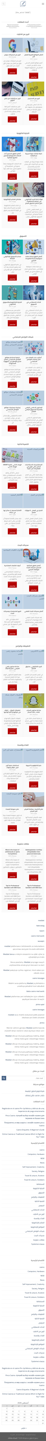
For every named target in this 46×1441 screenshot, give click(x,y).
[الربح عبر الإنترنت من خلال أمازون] (12, 94)
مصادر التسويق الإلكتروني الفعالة (12, 257)
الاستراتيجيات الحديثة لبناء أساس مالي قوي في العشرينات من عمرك (33, 467)
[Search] (3, 4)
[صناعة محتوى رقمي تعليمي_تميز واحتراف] (12, 662)
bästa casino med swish (35, 991)
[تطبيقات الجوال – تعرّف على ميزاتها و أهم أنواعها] (12, 706)
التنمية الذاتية (39, 1201)
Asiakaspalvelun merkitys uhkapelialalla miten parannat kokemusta (33, 852)
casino (42, 1149)
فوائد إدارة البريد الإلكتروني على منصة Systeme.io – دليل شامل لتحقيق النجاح (34, 201)
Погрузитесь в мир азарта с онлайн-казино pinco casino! (24, 1124)
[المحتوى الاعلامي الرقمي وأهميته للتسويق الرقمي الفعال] (33, 403)
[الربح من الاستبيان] (33, 94)
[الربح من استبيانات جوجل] (12, 51)
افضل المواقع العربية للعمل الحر (33, 56)
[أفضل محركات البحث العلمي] (33, 607)
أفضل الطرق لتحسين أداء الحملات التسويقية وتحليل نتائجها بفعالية (12, 156)
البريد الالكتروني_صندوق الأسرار (33, 668)
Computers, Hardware (36, 1154)
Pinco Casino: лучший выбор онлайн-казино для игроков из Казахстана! (24, 1117)
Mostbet (27, 962)
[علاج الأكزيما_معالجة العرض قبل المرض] (33, 805)
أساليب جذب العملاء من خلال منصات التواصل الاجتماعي (34, 359)
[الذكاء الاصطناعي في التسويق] (33, 298)
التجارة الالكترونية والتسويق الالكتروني (12, 303)
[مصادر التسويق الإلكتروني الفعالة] (12, 252)
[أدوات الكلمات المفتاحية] (12, 562)
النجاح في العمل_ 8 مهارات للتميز (34, 511)
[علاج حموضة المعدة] (12, 805)
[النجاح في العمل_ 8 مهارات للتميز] (33, 506)
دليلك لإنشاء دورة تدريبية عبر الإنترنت (33, 155)
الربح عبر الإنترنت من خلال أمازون (12, 99)
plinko (42, 1022)
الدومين (41, 1205)
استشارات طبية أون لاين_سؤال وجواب (12, 766)
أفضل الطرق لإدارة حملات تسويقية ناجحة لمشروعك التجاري (33, 258)
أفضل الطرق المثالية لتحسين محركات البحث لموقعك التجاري (33, 568)
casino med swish (37, 936)
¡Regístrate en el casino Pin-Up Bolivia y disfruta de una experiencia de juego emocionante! (23, 1110)
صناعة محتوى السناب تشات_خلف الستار (33, 711)
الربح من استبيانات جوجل (12, 55)
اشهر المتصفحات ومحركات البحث (12, 612)
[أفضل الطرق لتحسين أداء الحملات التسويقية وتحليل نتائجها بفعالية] (12, 150)
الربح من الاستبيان (34, 99)
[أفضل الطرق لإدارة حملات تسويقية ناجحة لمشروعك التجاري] (33, 252)
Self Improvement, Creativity (33, 1167)
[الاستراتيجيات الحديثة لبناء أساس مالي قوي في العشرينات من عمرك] (33, 461)
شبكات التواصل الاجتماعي (34, 1231)
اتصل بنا (12, 1434)
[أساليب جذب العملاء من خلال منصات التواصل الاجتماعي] (33, 353)
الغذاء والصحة (39, 1218)
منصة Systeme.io (37, 1244)
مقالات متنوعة (38, 1239)
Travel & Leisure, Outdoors (34, 1179)
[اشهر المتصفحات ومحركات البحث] (12, 607)
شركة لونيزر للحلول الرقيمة (34, 1091)
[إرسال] (4, 1078)
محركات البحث (39, 1235)
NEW (42, 1158)
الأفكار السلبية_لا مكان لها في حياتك (12, 511)
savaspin (41, 941)
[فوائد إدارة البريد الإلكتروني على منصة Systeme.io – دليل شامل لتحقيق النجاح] (33, 195)
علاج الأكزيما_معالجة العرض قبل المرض (33, 810)
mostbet (41, 920)
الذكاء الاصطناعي (37, 1209)
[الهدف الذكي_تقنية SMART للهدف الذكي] (12, 461)
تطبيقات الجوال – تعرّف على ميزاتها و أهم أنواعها (12, 711)
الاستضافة (40, 1184)
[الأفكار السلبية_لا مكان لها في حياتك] (12, 506)
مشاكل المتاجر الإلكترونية (12, 199)
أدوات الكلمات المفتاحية (12, 566)
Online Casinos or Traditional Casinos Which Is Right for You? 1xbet (23, 1135)
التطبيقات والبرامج (37, 1197)
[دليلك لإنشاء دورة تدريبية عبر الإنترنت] (33, 150)
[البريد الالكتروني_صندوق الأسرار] (33, 662)
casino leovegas (38, 978)
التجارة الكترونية (38, 1188)
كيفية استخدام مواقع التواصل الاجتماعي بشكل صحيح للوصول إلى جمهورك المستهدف (12, 360)
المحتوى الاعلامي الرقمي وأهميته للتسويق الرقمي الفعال (33, 409)
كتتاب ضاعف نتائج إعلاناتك (34, 1095)
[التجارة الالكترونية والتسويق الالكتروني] (12, 298)
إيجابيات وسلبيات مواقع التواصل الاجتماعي (12, 408)
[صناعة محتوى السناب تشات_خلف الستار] (33, 706)
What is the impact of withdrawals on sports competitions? (12, 852)
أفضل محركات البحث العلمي (33, 611)
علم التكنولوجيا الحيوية (33, 765)
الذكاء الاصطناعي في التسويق (33, 303)
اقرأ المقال (34, 77)
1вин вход (40, 925)
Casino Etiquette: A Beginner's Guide (30, 1129)
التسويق (41, 1192)
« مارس (24, 1428)
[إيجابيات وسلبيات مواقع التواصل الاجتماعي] (12, 403)
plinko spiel (40, 1004)
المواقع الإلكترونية (37, 1227)
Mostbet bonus (8, 954)
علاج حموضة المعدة (12, 809)
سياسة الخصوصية (31, 1434)
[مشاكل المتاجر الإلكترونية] (12, 195)
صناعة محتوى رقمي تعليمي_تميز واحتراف (12, 668)
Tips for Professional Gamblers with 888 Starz (33, 25)
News (42, 1162)
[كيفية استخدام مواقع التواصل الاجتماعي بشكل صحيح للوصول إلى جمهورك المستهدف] (12, 353)
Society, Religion (38, 1171)
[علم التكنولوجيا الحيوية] (33, 761)
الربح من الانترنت (38, 1214)
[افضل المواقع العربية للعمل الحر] (33, 51)
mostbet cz (12, 1014)
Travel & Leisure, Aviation (34, 1175)
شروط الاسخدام (20, 1434)
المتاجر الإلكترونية (38, 1222)
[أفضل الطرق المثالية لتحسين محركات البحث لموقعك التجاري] (33, 562)
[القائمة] (43, 4)
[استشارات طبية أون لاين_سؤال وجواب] (12, 761)
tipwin (42, 930)
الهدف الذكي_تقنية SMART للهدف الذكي (12, 466)
